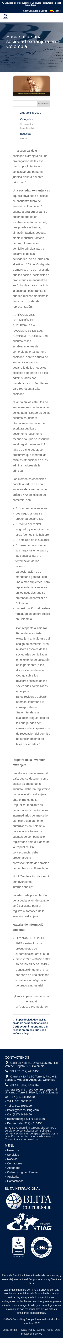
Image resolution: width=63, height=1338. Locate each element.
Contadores (14, 1163)
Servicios (13, 1154)
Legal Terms (10, 1329)
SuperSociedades (28, 128)
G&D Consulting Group (35, 11)
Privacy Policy (27, 1329)
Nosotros (13, 1150)
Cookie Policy (45, 1329)
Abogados (13, 1167)
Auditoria (13, 1176)
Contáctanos (15, 1181)
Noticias (23, 138)
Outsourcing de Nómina (22, 1172)
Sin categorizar (26, 124)
